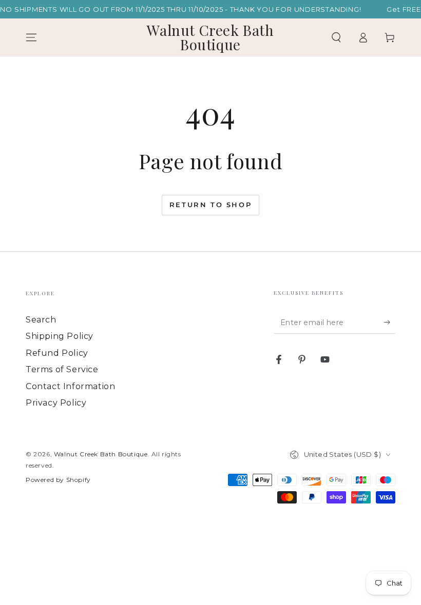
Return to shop (210, 204)
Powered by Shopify (58, 479)
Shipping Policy (59, 336)
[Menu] (31, 37)
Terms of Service (62, 369)
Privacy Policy (56, 403)
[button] (336, 37)
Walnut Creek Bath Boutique (101, 454)
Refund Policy (57, 353)
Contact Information (70, 386)
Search (41, 320)
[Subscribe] (389, 322)
